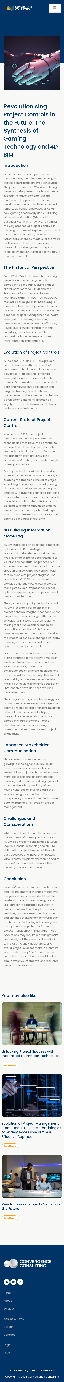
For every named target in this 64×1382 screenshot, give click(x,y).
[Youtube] (13, 1282)
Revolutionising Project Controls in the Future (31, 1206)
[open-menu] (55, 8)
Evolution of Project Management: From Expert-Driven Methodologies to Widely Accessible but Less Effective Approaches (31, 1130)
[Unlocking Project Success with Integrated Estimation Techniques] (32, 1023)
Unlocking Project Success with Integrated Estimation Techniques (31, 1053)
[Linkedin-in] (7, 1282)
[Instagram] (20, 1282)
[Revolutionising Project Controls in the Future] (32, 1176)
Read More (10, 1065)
